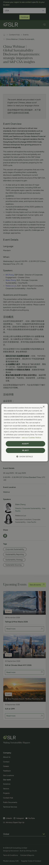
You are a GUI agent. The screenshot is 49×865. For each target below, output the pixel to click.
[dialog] (24, 432)
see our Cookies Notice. (31, 438)
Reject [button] (25, 450)
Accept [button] (25, 444)
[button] (24, 456)
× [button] (44, 407)
